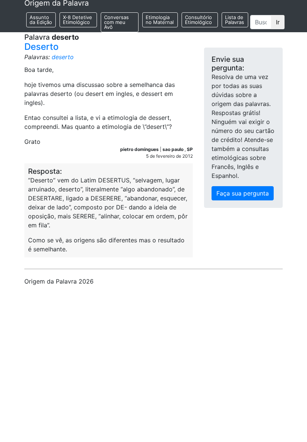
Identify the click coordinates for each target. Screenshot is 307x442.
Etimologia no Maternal (160, 19)
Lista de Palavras (234, 19)
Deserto (41, 46)
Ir (278, 22)
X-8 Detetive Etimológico (77, 19)
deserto (63, 57)
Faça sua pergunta (242, 193)
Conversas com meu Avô (116, 22)
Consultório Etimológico (198, 19)
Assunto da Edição (41, 19)
